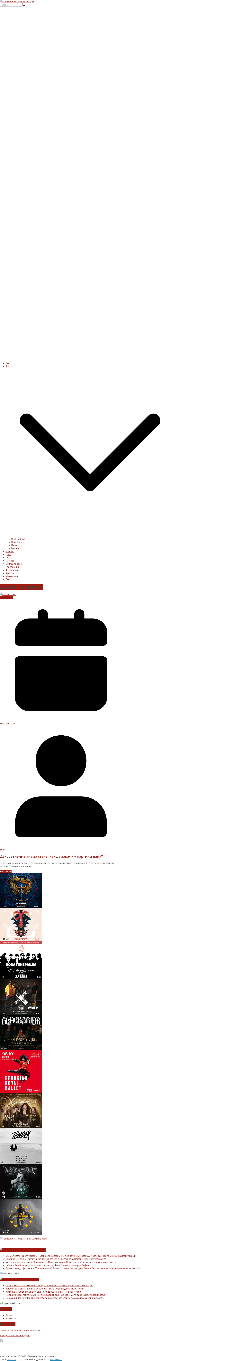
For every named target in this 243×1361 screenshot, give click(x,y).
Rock (8, 366)
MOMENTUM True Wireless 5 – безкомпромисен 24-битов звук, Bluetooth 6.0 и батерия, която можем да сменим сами (71, 1255)
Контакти (11, 1318)
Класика (10, 573)
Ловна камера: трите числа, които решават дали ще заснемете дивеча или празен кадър (55, 1294)
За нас (9, 1315)
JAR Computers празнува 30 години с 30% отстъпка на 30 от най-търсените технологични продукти (61, 1262)
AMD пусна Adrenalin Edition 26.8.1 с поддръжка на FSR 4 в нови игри (43, 1291)
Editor (3, 849)
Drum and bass (14, 563)
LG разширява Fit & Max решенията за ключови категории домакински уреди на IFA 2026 (55, 1297)
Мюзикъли (12, 576)
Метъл (15, 548)
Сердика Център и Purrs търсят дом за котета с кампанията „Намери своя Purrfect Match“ (56, 1258)
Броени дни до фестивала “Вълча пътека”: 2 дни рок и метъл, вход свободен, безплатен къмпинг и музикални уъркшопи (73, 1268)
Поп (8, 363)
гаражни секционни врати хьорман (20, 1330)
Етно (8, 579)
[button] (90, 535)
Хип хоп (10, 551)
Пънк (14, 545)
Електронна (12, 566)
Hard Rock (16, 542)
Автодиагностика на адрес (15, 1335)
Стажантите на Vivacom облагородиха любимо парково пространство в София (49, 1285)
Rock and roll (18, 539)
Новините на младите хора (26, 1250)
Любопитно (6, 597)
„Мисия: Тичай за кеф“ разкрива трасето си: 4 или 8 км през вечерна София (47, 1265)
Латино (10, 560)
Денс (8, 557)
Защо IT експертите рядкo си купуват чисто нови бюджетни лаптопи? (45, 1288)
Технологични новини (23, 1279)
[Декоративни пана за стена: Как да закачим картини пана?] (8, 594)
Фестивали (12, 570)
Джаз (8, 554)
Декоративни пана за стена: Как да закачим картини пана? (51, 856)
